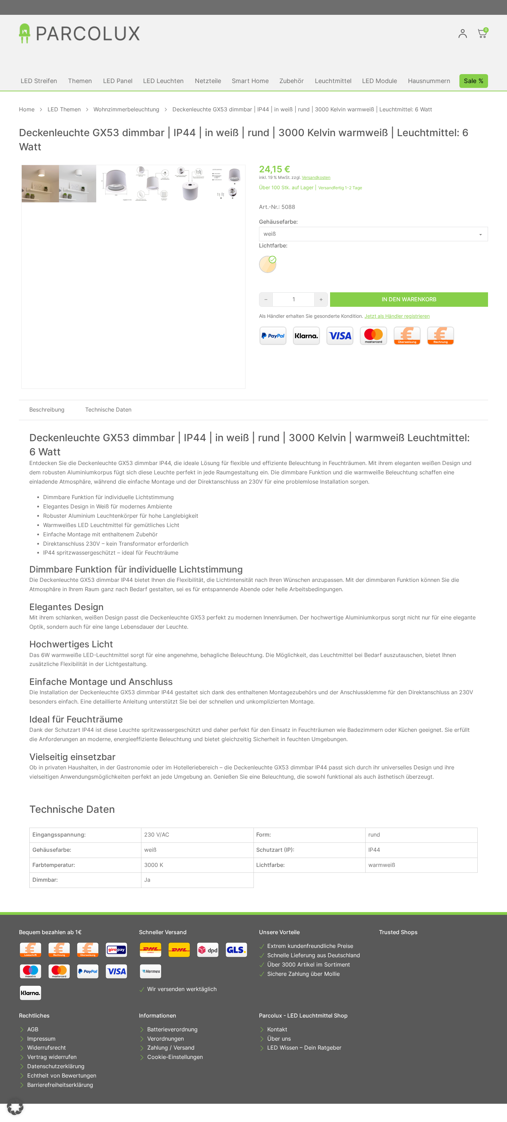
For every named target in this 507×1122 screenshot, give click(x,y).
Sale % (474, 80)
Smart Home (250, 80)
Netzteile (208, 80)
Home (26, 109)
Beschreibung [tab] (46, 409)
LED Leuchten (163, 80)
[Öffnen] (482, 33)
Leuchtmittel (333, 80)
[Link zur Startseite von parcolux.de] (79, 33)
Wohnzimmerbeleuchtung (126, 109)
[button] (15, 1107)
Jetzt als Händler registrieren (397, 316)
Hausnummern (429, 80)
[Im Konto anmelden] (462, 33)
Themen (80, 80)
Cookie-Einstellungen (175, 1057)
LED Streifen (39, 80)
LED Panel (117, 80)
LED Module (379, 80)
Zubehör (291, 80)
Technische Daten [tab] (108, 409)
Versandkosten (316, 177)
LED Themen (64, 109)
